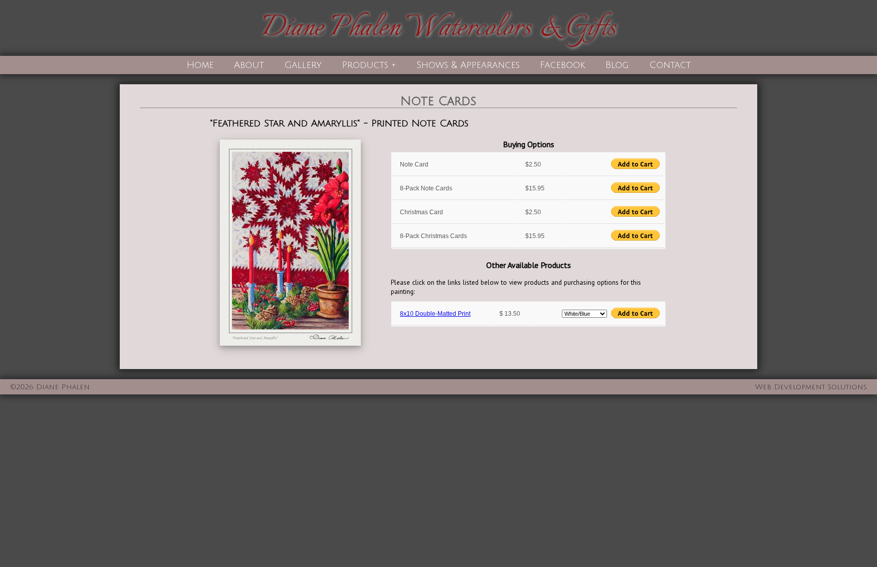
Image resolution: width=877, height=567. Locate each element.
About (249, 65)
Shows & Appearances (468, 65)
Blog (617, 65)
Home (200, 65)
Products (365, 65)
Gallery (303, 65)
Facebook (562, 65)
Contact (670, 65)
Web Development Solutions (811, 387)
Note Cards (438, 101)
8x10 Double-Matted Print (435, 313)
